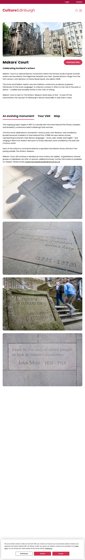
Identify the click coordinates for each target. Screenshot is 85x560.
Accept (61, 553)
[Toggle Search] (76, 10)
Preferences (24, 553)
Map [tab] (57, 116)
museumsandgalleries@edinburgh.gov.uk (42, 162)
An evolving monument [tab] (18, 116)
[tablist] (42, 116)
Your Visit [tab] (44, 116)
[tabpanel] (42, 260)
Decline (42, 553)
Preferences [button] (48, 548)
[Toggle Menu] (80, 10)
